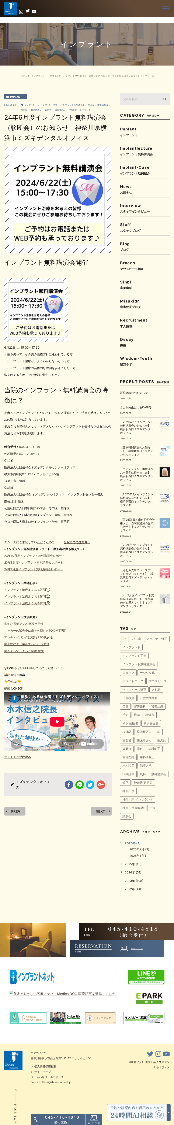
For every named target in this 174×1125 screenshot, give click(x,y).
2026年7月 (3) (139, 849)
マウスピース (158, 681)
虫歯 (153, 808)
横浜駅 (126, 732)
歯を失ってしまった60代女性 (24, 651)
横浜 (137, 715)
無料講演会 (158, 774)
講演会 (126, 816)
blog (125, 246)
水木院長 (128, 765)
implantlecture (136, 151)
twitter (90, 784)
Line (79, 784)
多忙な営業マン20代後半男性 (24, 623)
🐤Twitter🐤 (12, 681)
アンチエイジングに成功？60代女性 (28, 637)
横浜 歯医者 (130, 723)
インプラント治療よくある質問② (27, 596)
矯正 (125, 782)
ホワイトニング (132, 681)
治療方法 (146, 765)
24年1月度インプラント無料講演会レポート (33, 569)
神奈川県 (128, 791)
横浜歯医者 (102, 105)
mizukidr (130, 303)
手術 (125, 715)
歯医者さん (60, 109)
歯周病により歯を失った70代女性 (26, 644)
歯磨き (126, 748)
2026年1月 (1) (139, 855)
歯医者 (48, 109)
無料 (143, 774)
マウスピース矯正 (134, 689)
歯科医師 (128, 757)
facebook (69, 784)
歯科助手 (154, 748)
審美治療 (157, 706)
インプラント (30, 105)
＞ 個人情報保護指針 (43, 1066)
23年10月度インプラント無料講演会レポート (34, 555)
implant (16, 97)
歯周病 (161, 740)
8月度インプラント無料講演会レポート (37, 562)
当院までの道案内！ (77, 542)
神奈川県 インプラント (80, 109)
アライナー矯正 (156, 639)
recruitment (133, 322)
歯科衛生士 (147, 757)
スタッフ (128, 672)
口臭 (125, 706)
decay (127, 342)
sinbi (126, 284)
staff (130, 227)
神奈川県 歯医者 (133, 808)
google (101, 784)
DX (124, 639)
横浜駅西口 (36, 109)
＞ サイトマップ (41, 1071)
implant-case (135, 170)
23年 (7, 562)
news (126, 189)
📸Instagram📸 (14, 674)
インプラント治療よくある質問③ (27, 603)
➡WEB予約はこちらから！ (22, 453)
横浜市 (91, 105)
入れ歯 (156, 689)
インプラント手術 (49, 105)
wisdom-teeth (136, 361)
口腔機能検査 (149, 698)
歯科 (140, 748)
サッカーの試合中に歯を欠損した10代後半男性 (35, 630)
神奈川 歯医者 (143, 782)
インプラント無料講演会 (72, 105)
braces (132, 265)
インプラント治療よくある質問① (27, 589)
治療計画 (128, 774)
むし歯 (136, 639)
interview (135, 208)
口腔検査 (128, 698)
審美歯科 (140, 706)
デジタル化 (147, 672)
